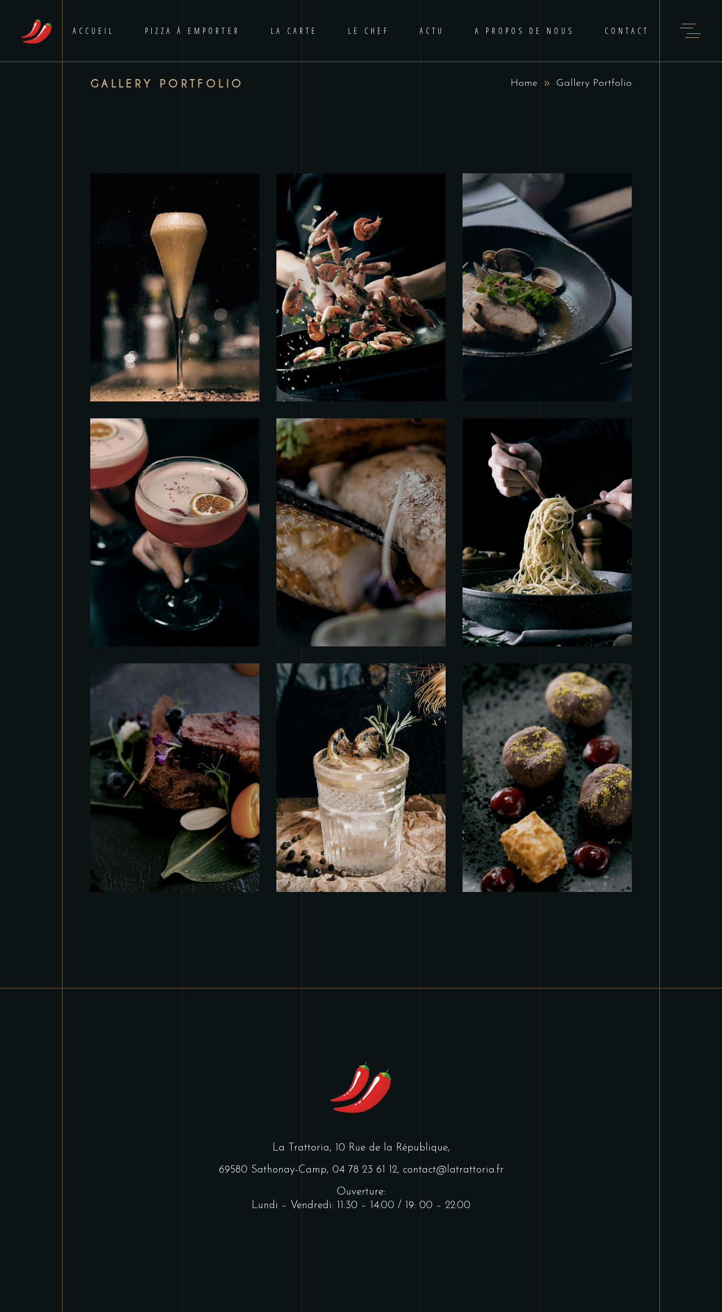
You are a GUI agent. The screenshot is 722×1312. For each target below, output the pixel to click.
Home (524, 83)
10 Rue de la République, (392, 1148)
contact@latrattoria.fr (453, 1170)
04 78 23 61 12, (367, 1170)
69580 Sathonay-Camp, (275, 1170)
